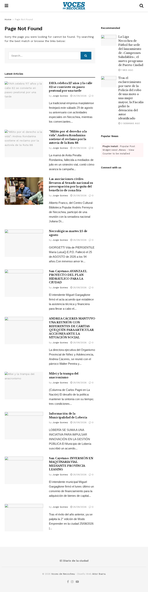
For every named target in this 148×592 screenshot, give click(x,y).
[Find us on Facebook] (68, 582)
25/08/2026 (79, 95)
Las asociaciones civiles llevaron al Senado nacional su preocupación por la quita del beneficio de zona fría (71, 184)
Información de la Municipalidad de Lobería (68, 415)
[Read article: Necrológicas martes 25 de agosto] (24, 243)
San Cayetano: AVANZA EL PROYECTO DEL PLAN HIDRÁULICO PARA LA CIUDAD (68, 276)
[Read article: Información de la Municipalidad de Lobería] (24, 425)
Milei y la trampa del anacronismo (63, 375)
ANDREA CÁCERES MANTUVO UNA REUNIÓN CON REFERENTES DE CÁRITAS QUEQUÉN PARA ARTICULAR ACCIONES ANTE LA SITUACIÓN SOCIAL (72, 328)
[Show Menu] (6, 6)
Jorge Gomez (60, 95)
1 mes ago (126, 70)
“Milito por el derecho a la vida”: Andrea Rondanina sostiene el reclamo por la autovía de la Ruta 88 (68, 137)
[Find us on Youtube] (77, 582)
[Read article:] (24, 517)
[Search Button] (141, 6)
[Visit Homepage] (74, 6)
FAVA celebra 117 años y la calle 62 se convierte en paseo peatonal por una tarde (70, 86)
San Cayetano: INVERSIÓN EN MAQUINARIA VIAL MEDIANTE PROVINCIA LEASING (71, 464)
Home (8, 19)
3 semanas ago (130, 123)
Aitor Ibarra (98, 574)
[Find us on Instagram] (72, 582)
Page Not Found (24, 19)
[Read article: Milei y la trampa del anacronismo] (24, 385)
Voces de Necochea (63, 574)
